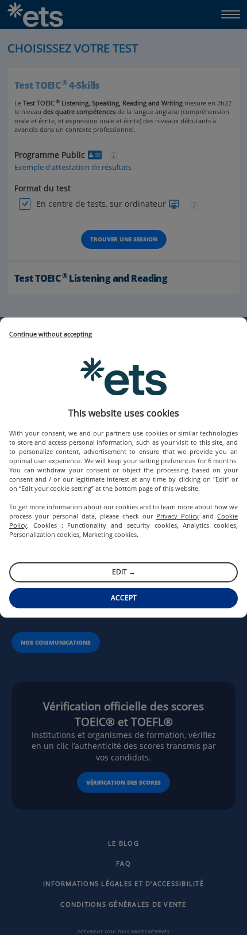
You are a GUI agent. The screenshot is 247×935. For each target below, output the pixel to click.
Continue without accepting (50, 334)
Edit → (124, 572)
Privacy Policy (177, 516)
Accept (124, 598)
